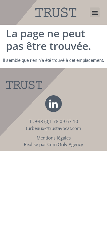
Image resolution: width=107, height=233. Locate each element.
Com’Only (57, 144)
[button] (95, 12)
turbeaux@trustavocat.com (53, 128)
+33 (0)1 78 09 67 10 (56, 121)
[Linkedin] (53, 103)
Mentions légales (54, 138)
